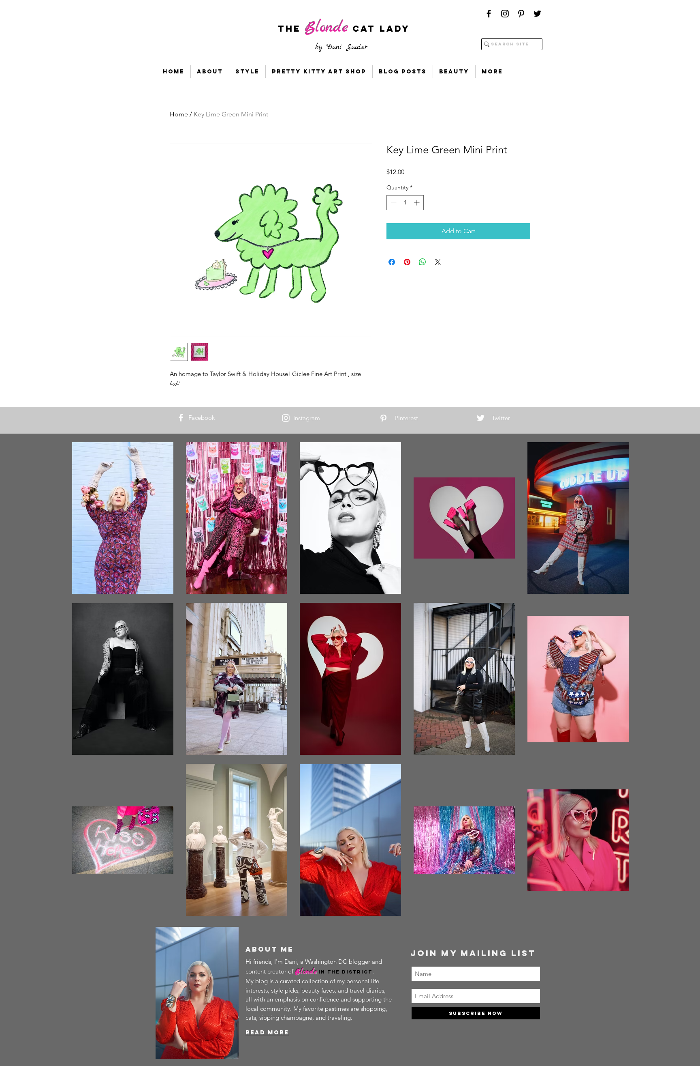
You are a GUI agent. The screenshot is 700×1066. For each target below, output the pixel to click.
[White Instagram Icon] (286, 418)
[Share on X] (438, 262)
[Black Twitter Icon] (537, 14)
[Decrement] (393, 203)
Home (179, 114)
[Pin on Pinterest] (407, 262)
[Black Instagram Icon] (505, 14)
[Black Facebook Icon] (489, 14)
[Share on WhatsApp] (422, 262)
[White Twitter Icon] (481, 418)
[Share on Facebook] (392, 262)
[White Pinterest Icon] (383, 418)
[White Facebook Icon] (181, 418)
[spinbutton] (405, 203)
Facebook (201, 417)
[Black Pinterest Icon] (521, 14)
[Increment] (417, 203)
